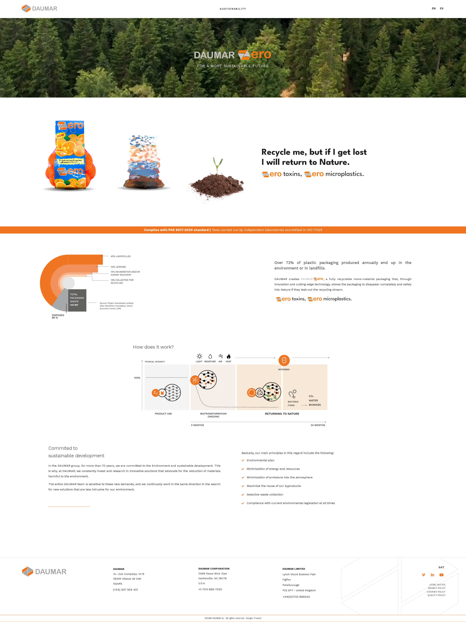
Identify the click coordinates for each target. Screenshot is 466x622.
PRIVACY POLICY (436, 588)
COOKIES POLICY (436, 592)
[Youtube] (441, 575)
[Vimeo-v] (423, 575)
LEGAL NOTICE (437, 585)
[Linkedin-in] (432, 575)
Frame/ (258, 618)
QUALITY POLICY (436, 595)
